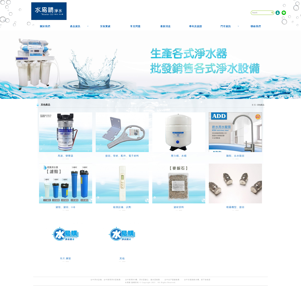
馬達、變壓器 (65, 155)
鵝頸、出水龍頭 (235, 155)
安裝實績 (105, 26)
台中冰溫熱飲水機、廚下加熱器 (197, 280)
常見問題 (135, 26)
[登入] (277, 13)
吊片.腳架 (65, 258)
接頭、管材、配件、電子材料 (122, 155)
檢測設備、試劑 (122, 207)
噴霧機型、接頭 (235, 207)
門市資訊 (226, 26)
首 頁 (254, 105)
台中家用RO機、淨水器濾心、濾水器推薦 (142, 280)
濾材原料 (179, 207)
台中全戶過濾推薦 (172, 280)
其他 (122, 258)
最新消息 (165, 26)
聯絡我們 (256, 26)
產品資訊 (75, 26)
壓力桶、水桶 (179, 155)
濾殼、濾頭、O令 (66, 207)
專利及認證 (195, 26)
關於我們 (45, 26)
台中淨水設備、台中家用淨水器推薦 (106, 280)
